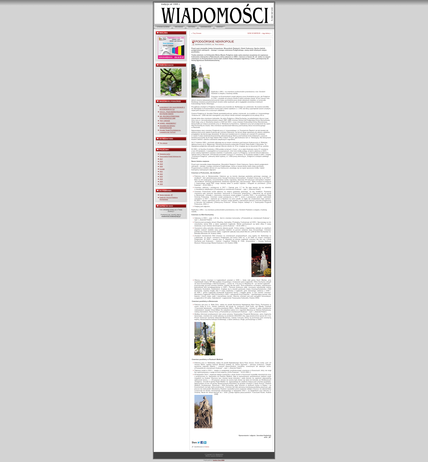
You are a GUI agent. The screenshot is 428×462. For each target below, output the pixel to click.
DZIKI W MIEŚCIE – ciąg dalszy (259, 33)
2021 (161, 171)
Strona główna (163, 27)
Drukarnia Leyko (165, 154)
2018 (161, 161)
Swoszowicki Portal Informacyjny (170, 156)
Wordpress (219, 456)
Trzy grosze (163, 143)
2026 (161, 184)
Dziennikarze (206, 27)
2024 (161, 179)
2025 (161, 181)
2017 (161, 159)
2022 (161, 174)
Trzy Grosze (197, 33)
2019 (161, 164)
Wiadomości (219, 454)
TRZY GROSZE (165, 121)
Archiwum (179, 27)
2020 (161, 166)
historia (207, 447)
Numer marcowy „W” (166, 195)
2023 (161, 176)
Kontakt (220, 27)
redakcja (221, 44)
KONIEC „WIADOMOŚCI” (168, 123)
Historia (191, 27)
